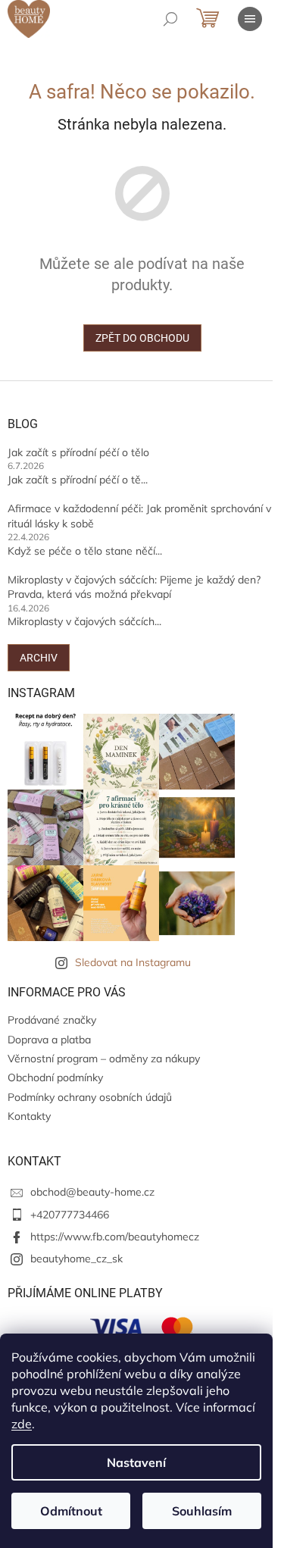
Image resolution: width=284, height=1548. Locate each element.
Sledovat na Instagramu (133, 962)
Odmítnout (71, 1510)
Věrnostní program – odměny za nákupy (104, 1058)
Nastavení (136, 1462)
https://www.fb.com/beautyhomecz (114, 1236)
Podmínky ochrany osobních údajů (90, 1097)
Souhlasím (202, 1510)
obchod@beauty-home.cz (92, 1192)
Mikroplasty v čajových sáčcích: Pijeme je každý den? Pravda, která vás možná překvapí (134, 587)
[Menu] (250, 19)
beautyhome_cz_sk (76, 1258)
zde (21, 1423)
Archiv (39, 658)
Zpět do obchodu (142, 338)
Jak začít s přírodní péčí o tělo (78, 452)
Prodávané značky (52, 1020)
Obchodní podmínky (55, 1077)
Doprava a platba (49, 1039)
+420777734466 (69, 1214)
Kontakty (29, 1116)
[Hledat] (170, 19)
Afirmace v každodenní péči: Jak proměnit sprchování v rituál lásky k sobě (139, 516)
